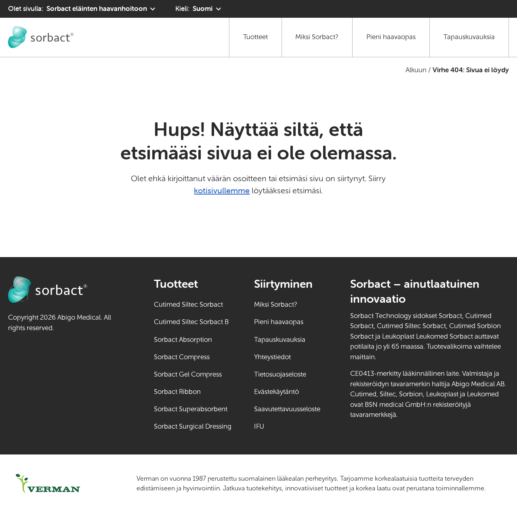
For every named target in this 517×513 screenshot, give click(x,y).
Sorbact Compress (182, 357)
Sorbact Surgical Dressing (192, 426)
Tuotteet (255, 37)
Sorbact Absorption (183, 339)
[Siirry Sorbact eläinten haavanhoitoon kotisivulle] (41, 37)
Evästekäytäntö (276, 392)
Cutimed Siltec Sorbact (188, 304)
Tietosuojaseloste (280, 374)
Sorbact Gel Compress (188, 374)
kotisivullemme (222, 190)
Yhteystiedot (272, 357)
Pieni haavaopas (391, 37)
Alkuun (416, 70)
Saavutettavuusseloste (287, 409)
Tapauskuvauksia (469, 37)
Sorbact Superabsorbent (190, 409)
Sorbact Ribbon (177, 392)
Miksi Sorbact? (316, 37)
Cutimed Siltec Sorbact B (191, 322)
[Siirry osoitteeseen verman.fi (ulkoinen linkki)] (62, 484)
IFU (287, 426)
